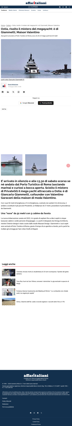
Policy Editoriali (6, 401)
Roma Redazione (13, 84)
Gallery (8, 25)
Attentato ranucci (24, 10)
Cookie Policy (36, 421)
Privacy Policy (36, 419)
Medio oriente (13, 10)
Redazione (5, 404)
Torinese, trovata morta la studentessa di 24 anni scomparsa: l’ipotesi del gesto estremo (42, 273)
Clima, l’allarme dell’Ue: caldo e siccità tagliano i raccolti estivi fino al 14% (40, 302)
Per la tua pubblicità (8, 407)
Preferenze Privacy (36, 424)
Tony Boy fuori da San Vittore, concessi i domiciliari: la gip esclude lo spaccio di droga (42, 282)
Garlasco (45, 10)
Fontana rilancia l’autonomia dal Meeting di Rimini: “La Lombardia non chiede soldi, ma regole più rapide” (42, 292)
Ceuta (39, 10)
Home (3, 25)
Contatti (4, 398)
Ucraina (33, 10)
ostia (4, 109)
